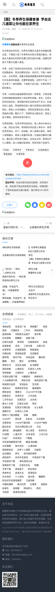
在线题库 (34, 353)
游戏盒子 (19, 468)
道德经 (44, 484)
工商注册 (28, 345)
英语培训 (32, 472)
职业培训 (32, 468)
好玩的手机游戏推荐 (12, 480)
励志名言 (6, 426)
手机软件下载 (38, 457)
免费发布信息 (21, 388)
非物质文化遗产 (22, 334)
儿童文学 (17, 434)
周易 (45, 326)
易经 (4, 330)
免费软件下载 (8, 465)
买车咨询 (30, 434)
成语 (45, 341)
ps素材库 (32, 445)
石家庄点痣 (22, 403)
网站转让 (28, 488)
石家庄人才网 (34, 368)
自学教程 (32, 361)
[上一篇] (3, 270)
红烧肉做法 (43, 149)
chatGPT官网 (40, 422)
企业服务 (40, 418)
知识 (6, 12)
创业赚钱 (6, 453)
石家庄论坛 (24, 465)
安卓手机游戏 (21, 457)
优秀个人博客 (23, 449)
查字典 (37, 334)
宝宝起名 (23, 384)
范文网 (35, 384)
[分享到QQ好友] (35, 205)
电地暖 (16, 488)
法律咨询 (6, 422)
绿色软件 (6, 457)
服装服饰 (36, 388)
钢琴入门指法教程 (10, 415)
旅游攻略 (6, 334)
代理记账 (6, 353)
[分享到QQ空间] (42, 205)
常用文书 (6, 365)
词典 (26, 415)
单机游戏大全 (25, 461)
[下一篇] (52, 270)
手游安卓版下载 (9, 376)
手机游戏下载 (8, 461)
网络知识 (38, 376)
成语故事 (6, 345)
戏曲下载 (30, 337)
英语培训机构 (19, 492)
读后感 (18, 418)
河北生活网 (20, 365)
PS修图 (5, 434)
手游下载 (6, 468)
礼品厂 (5, 438)
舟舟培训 (17, 438)
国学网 (5, 357)
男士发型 (30, 430)
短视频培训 (7, 449)
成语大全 (19, 472)
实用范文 (21, 399)
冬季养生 (6, 44)
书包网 (5, 492)
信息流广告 (20, 326)
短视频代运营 (8, 384)
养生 (17, 453)
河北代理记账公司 (23, 426)
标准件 (5, 488)
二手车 (27, 330)
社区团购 (6, 337)
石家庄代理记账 (22, 407)
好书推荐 (34, 365)
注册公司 (41, 345)
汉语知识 (19, 372)
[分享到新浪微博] (49, 205)
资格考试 (6, 472)
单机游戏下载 (40, 380)
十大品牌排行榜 (9, 380)
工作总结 (32, 395)
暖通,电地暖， (32, 441)
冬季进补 (30, 149)
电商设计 (6, 388)
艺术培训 (6, 476)
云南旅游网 (20, 349)
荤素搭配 (7, 154)
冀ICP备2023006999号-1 (33, 531)
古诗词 (33, 399)
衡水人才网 (7, 403)
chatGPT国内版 (22, 422)
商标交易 (26, 380)
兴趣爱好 (26, 376)
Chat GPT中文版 (34, 391)
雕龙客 (42, 357)
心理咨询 (32, 372)
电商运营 (6, 326)
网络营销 (38, 330)
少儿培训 (19, 476)
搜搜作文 (6, 411)
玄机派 (29, 418)
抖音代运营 (7, 341)
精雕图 (18, 337)
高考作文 (43, 430)
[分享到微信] (28, 205)
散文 (21, 361)
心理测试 (19, 368)
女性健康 (6, 445)
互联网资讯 (33, 341)
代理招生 (15, 330)
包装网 (37, 449)
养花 (34, 403)
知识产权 (17, 357)
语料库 (5, 430)
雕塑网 (42, 476)
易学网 (20, 341)
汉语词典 (30, 480)
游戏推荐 (17, 430)
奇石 (13, 361)
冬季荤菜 (20, 154)
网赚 (36, 465)
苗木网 (31, 476)
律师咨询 (6, 391)
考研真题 (6, 372)
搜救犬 (18, 391)
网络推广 (34, 326)
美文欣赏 (21, 484)
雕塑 (4, 361)
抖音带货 (6, 349)
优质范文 (19, 395)
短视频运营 (20, 353)
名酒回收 (6, 407)
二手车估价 (7, 399)
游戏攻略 (6, 368)
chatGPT (6, 418)
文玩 (39, 426)
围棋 (34, 415)
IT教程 (29, 438)
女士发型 (38, 407)
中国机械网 (7, 484)
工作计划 (43, 434)
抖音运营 (30, 357)
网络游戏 (34, 349)
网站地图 (47, 531)
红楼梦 (33, 484)
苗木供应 (19, 445)
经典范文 (6, 395)
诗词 (17, 345)
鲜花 (39, 488)
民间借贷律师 (30, 453)
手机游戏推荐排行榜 (12, 441)
